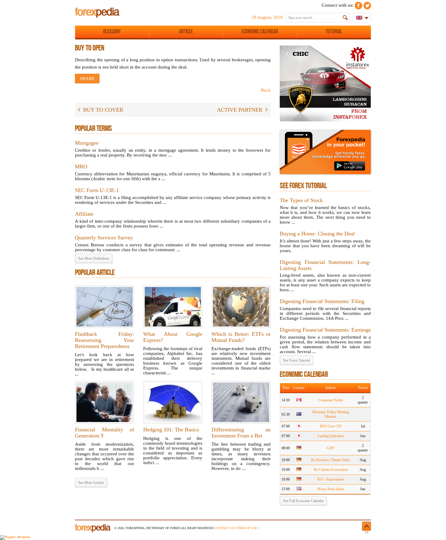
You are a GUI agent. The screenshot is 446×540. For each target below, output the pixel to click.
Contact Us (224, 528)
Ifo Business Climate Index (330, 460)
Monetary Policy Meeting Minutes (330, 414)
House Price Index (330, 489)
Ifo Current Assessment (331, 469)
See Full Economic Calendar (303, 501)
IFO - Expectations (330, 479)
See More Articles (91, 483)
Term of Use (247, 528)
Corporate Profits (330, 400)
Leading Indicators (330, 436)
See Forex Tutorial (296, 360)
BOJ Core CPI (330, 426)
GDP (330, 448)
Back (266, 90)
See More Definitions (93, 258)
